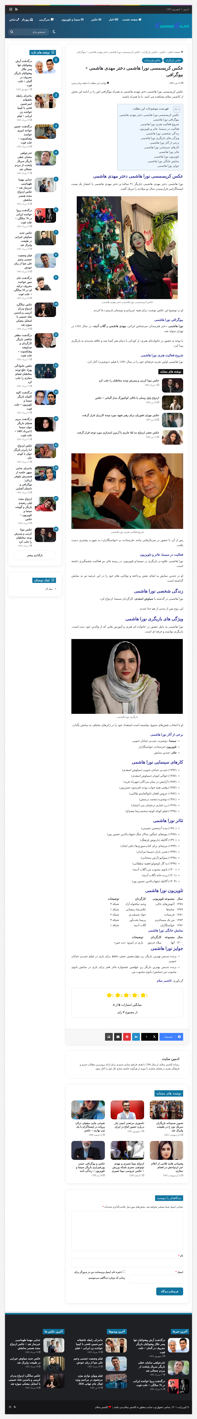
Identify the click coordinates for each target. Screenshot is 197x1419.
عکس (94, 19)
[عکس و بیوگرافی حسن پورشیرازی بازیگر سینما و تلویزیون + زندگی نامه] (88, 1150)
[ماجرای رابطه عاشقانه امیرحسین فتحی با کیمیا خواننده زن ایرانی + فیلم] (45, 101)
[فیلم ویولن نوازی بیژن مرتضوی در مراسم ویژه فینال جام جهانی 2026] (116, 1381)
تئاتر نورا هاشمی (169, 151)
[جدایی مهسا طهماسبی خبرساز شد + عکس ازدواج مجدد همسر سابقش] (45, 185)
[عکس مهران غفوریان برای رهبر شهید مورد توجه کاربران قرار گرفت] (172, 420)
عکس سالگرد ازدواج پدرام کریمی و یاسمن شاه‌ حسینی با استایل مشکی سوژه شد (24, 1379)
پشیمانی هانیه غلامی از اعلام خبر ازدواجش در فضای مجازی (167, 1167)
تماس (12, 19)
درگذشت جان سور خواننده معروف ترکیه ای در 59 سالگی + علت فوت (23, 286)
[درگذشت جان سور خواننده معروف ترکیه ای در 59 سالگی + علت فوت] (45, 283)
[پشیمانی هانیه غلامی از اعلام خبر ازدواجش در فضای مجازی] (166, 1150)
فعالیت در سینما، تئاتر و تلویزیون (159, 128)
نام (180, 1255)
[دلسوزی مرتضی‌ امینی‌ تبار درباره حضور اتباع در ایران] (127, 1109)
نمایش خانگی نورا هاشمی (163, 161)
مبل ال (49, 588)
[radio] (110, 995)
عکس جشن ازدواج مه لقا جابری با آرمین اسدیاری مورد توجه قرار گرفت (118, 432)
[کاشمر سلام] (172, 26)
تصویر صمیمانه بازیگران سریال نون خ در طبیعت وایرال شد (169, 1127)
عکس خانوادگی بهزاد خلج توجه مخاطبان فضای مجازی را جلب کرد (23, 374)
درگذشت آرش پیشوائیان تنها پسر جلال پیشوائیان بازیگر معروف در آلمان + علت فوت (23, 73)
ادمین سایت (170, 1059)
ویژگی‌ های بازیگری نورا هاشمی (160, 138)
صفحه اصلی (174, 52)
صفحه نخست (130, 19)
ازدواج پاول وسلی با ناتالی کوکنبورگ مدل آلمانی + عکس (127, 397)
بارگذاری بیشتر (35, 555)
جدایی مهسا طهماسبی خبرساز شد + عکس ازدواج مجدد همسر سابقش (25, 1344)
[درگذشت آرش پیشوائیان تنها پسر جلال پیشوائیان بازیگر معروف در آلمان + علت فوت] (45, 66)
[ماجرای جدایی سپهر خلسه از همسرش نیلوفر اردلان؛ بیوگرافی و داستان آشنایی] (45, 473)
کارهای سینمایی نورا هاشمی (161, 147)
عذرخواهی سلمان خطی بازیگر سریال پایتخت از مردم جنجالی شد (23, 161)
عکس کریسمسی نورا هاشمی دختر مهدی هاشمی (149, 114)
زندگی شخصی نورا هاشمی (162, 133)
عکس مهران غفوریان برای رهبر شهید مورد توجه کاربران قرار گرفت (120, 415)
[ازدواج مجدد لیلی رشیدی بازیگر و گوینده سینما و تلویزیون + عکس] (45, 504)
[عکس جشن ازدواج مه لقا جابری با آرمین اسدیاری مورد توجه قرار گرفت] (172, 437)
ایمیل (179, 1272)
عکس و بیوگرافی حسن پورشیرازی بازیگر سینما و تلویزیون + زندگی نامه (90, 1167)
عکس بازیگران (150, 52)
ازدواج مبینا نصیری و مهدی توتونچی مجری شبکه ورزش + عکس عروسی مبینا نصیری (128, 1167)
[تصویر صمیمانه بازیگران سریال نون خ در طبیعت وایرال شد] (166, 1109)
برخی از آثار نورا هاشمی (164, 142)
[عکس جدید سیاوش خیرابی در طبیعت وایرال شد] (45, 238)
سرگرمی (44, 19)
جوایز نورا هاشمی (168, 165)
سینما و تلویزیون (71, 19)
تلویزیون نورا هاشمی (166, 156)
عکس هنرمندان (152, 60)
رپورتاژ (26, 19)
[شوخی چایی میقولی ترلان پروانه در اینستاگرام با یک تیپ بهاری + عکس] (88, 1109)
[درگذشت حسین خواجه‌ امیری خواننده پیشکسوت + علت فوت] (45, 131)
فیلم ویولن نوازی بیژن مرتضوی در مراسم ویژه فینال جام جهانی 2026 (89, 1379)
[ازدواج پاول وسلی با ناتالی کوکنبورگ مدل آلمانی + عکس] (172, 402)
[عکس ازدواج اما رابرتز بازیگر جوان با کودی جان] (45, 451)
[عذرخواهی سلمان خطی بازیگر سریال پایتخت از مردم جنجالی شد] (45, 158)
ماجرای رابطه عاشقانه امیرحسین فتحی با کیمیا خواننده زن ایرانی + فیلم (89, 1344)
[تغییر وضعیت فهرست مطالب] (174, 109)
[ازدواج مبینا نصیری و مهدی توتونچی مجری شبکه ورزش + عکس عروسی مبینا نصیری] (127, 1150)
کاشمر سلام (101, 1407)
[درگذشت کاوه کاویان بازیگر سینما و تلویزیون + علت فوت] (45, 397)
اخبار (112, 19)
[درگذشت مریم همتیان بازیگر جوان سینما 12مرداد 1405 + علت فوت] (45, 424)
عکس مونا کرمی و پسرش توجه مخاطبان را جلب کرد (129, 380)
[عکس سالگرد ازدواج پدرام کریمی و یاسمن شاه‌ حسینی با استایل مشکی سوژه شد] (45, 310)
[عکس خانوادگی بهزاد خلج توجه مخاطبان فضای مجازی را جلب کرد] (45, 371)
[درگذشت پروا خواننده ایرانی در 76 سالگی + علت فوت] (45, 215)
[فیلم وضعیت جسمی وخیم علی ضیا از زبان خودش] (45, 260)
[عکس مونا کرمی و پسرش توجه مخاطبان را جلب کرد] (172, 385)
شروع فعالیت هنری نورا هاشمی (159, 124)
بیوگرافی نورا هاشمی (166, 119)
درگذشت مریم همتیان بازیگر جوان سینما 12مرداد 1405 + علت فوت (23, 427)
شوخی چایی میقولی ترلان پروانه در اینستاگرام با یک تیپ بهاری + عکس (90, 1127)
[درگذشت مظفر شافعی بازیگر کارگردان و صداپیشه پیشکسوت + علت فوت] (45, 340)
